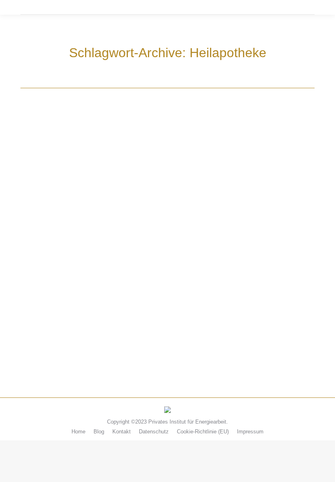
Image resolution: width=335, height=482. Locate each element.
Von (52, 321)
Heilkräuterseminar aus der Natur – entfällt (87, 307)
